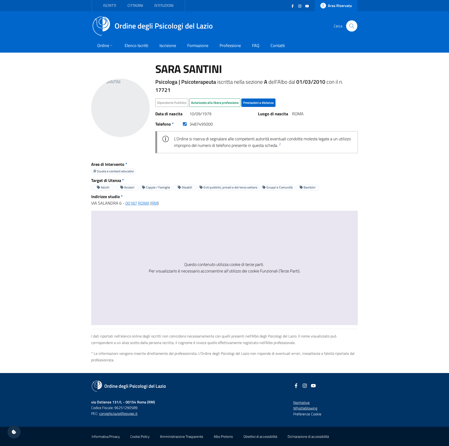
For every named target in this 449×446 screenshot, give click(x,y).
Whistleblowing (305, 408)
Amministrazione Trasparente (181, 436)
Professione (230, 45)
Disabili (186, 187)
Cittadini (135, 5)
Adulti (104, 187)
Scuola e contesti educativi (115, 171)
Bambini (309, 187)
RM (155, 203)
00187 (131, 203)
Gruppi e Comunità (279, 187)
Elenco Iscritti (136, 45)
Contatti (278, 45)
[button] (14, 432)
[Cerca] (351, 26)
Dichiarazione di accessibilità (308, 436)
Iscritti (109, 5)
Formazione (197, 45)
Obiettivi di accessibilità (260, 436)
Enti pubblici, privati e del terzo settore (230, 187)
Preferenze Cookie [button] (307, 414)
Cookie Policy (139, 436)
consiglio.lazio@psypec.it (118, 413)
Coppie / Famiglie (157, 187)
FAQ (255, 45)
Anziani (128, 187)
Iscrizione (167, 45)
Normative (301, 402)
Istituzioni (164, 5)
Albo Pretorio (223, 436)
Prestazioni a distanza (258, 102)
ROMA (143, 203)
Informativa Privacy (106, 436)
